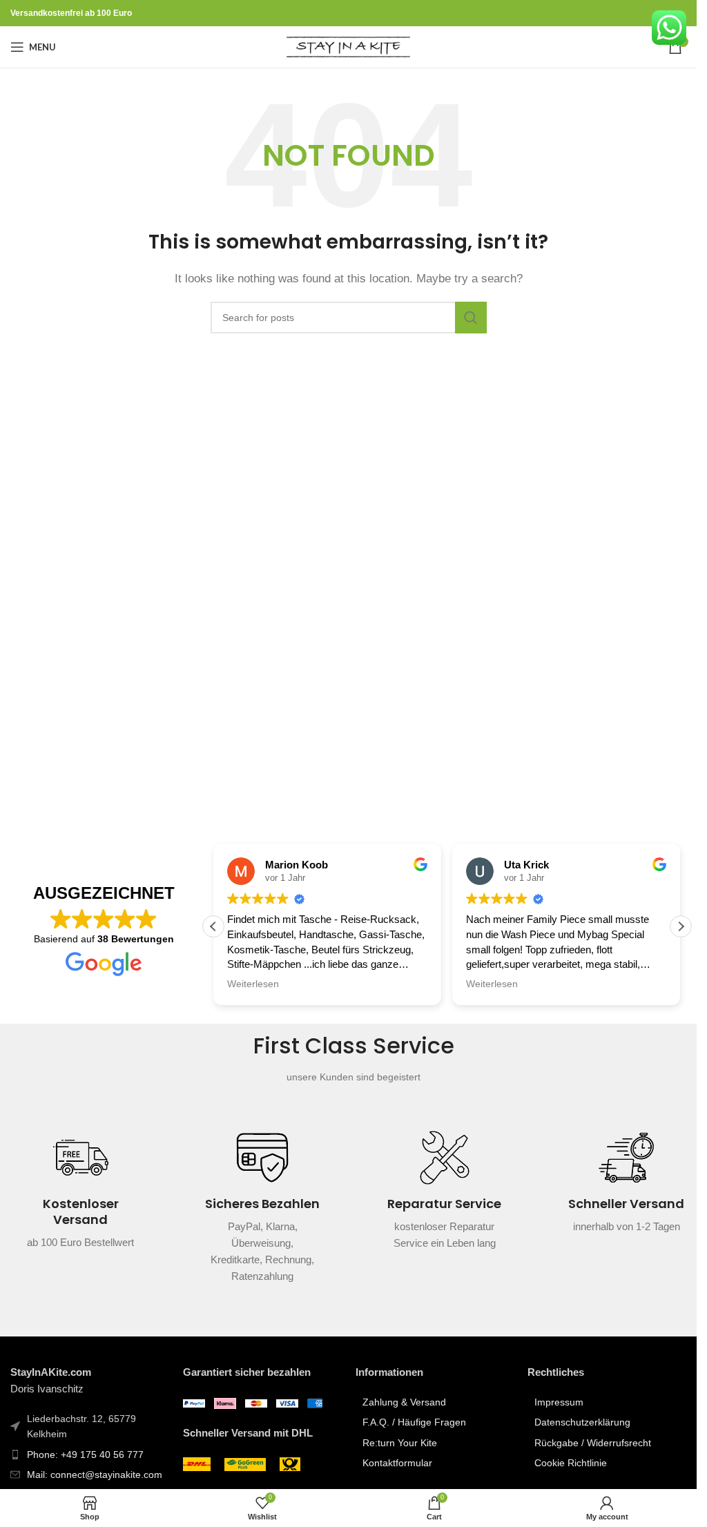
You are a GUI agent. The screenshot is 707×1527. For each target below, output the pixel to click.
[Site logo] (348, 46)
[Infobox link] (81, 1199)
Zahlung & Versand (404, 1402)
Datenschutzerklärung (582, 1422)
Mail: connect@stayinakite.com (94, 1474)
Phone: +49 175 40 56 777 (85, 1454)
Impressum (558, 1402)
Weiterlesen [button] (253, 984)
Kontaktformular (397, 1462)
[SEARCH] (471, 317)
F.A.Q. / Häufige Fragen (414, 1422)
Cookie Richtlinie (570, 1462)
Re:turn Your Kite (399, 1442)
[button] (680, 926)
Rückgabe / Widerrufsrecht (592, 1442)
